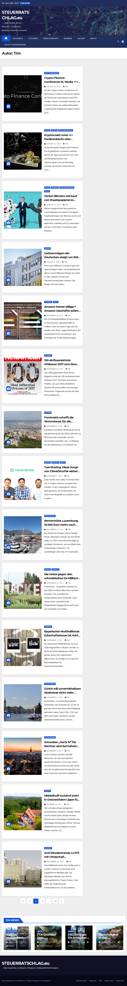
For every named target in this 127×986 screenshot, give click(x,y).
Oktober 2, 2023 (108, 942)
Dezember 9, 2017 (55, 426)
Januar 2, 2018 (53, 262)
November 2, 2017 (55, 751)
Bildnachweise (81, 981)
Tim (66, 87)
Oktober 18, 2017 (55, 804)
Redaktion (92, 981)
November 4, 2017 (55, 640)
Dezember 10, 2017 (55, 369)
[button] (118, 41)
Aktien (81, 38)
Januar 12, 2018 (54, 205)
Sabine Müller (46, 946)
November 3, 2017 (55, 697)
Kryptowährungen (15, 45)
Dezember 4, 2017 (55, 476)
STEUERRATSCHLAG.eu (25, 963)
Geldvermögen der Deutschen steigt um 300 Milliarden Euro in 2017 (61, 257)
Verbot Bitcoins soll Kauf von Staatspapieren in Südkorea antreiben (60, 200)
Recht (93, 38)
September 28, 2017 (56, 862)
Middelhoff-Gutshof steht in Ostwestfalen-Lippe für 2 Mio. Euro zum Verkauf (62, 799)
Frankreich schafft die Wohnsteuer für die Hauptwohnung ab (59, 421)
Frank (11, 946)
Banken (68, 38)
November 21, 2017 (55, 583)
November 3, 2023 (47, 942)
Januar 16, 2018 (54, 144)
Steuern (33, 38)
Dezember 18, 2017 (55, 315)
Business (18, 38)
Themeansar (46, 981)
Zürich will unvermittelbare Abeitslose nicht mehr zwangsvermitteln (62, 692)
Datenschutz (109, 981)
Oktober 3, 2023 (77, 942)
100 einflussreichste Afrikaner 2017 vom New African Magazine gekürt (60, 364)
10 (55, 901)
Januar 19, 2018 (54, 87)
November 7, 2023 (17, 942)
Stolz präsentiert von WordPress (14, 981)
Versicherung (50, 38)
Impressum (120, 981)
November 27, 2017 (55, 529)
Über (100, 981)
